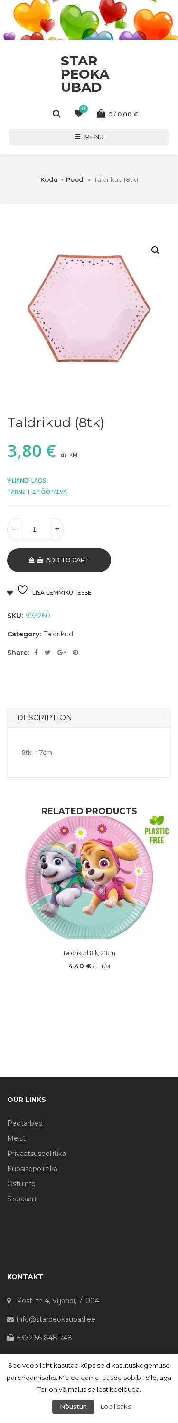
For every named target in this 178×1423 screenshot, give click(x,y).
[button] (155, 250)
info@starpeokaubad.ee (56, 1319)
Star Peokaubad (85, 74)
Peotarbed (25, 1123)
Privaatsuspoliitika (36, 1153)
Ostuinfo (21, 1184)
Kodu (49, 179)
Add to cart (67, 560)
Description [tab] (44, 717)
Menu (93, 137)
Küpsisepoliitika (32, 1168)
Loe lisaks (116, 1406)
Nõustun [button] (73, 1406)
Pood (75, 179)
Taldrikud (58, 634)
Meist (16, 1138)
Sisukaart (22, 1199)
